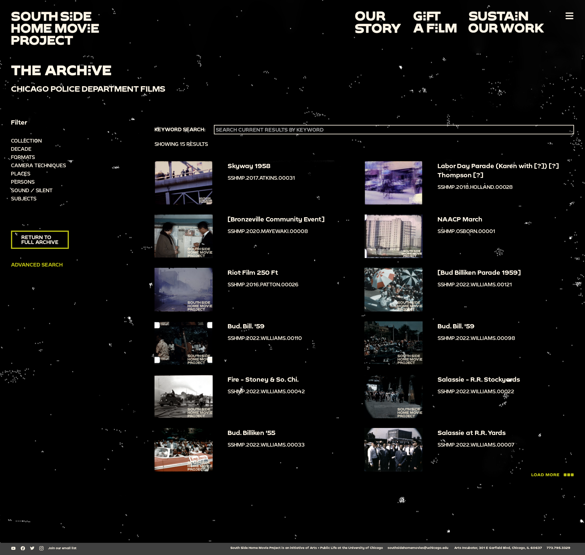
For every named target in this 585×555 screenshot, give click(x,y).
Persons (23, 182)
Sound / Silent (32, 190)
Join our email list (62, 548)
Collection (26, 140)
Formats (23, 157)
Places (20, 173)
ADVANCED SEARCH (37, 264)
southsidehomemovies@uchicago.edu (418, 548)
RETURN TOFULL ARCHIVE (39, 239)
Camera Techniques (38, 165)
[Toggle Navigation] (568, 15)
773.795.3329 (558, 548)
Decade (21, 149)
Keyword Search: (179, 129)
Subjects (24, 198)
